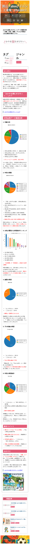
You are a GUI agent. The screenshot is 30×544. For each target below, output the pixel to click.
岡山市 (11, 58)
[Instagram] (18, 20)
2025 (11, 63)
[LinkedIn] (22, 20)
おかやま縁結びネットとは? (12, 112)
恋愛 (11, 60)
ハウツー (19, 62)
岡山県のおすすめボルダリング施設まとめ (20, 519)
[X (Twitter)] (14, 20)
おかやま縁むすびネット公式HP (13, 470)
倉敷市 (7, 60)
